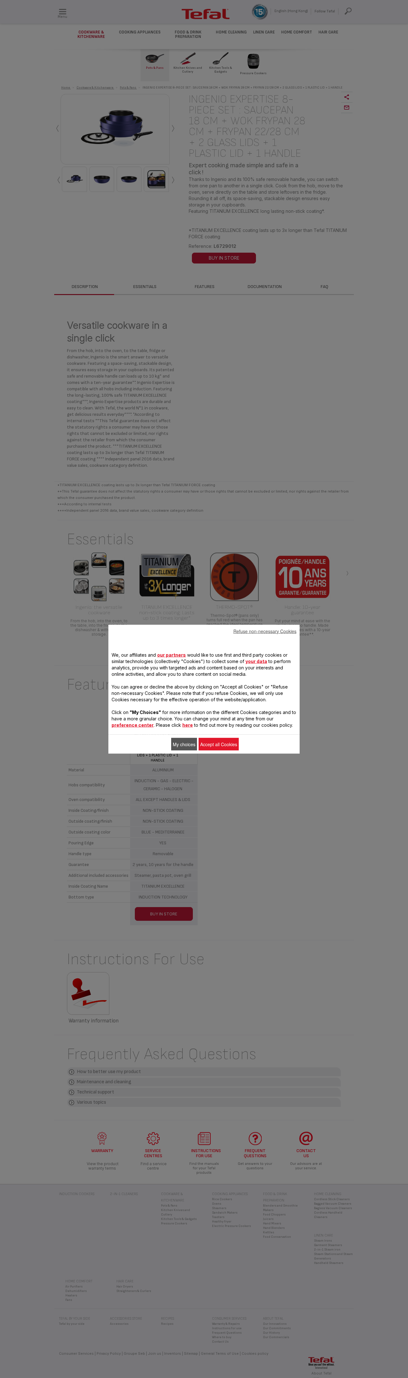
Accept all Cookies (218, 744)
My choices (184, 744)
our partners (171, 654)
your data (256, 661)
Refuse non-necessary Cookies (264, 631)
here (187, 724)
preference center (133, 724)
